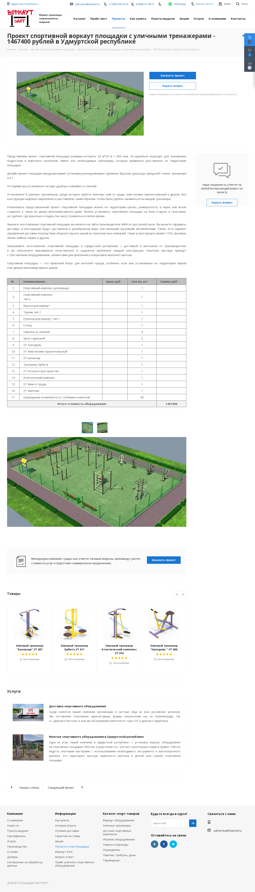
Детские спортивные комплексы (117, 832)
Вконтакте (154, 844)
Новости (13, 825)
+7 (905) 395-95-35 (118, 4)
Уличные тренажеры (117, 825)
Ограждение (111, 850)
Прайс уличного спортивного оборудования (74, 863)
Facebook (164, 844)
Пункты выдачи (17, 831)
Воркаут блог (64, 851)
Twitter (173, 844)
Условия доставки (67, 831)
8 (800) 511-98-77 (145, 4)
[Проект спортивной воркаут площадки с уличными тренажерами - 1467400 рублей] (80, 103)
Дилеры (12, 857)
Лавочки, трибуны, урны (119, 855)
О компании (15, 820)
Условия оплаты (65, 825)
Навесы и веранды (115, 844)
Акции (59, 841)
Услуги (11, 841)
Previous (10, 103)
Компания (15, 814)
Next (150, 103)
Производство (17, 846)
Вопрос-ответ (64, 857)
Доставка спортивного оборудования (77, 706)
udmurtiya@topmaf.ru (87, 4)
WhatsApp (180, 4)
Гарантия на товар (67, 836)
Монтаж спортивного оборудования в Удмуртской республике (96, 736)
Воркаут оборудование (118, 820)
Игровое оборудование (119, 839)
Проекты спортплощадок (72, 846)
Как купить (62, 820)
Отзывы (12, 851)
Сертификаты (16, 836)
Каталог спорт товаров (121, 814)
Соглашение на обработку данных (25, 863)
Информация (65, 814)
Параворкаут (111, 860)
